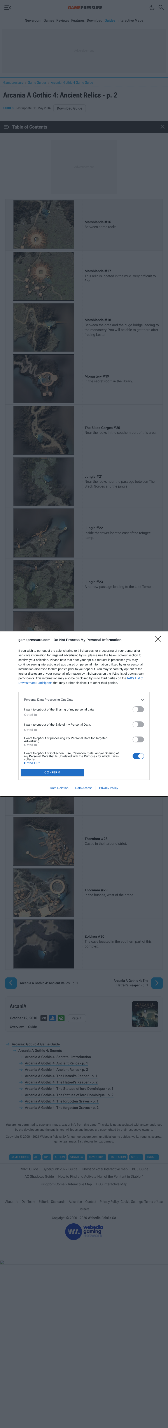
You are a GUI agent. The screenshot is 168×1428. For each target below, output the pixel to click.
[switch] (138, 709)
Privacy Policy (108, 788)
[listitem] (84, 699)
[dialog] (84, 714)
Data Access (83, 788)
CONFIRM (52, 772)
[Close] (159, 640)
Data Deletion (59, 788)
